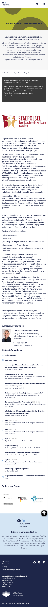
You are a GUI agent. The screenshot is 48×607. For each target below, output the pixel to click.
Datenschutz (6, 564)
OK (8, 97)
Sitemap (4, 567)
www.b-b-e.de (6, 586)
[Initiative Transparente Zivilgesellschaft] (13, 594)
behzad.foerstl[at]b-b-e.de (22, 345)
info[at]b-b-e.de (7, 584)
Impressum (5, 561)
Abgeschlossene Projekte (21, 73)
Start (3, 73)
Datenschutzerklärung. (25, 93)
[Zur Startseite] (6, 4)
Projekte (9, 73)
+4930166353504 (21, 343)
